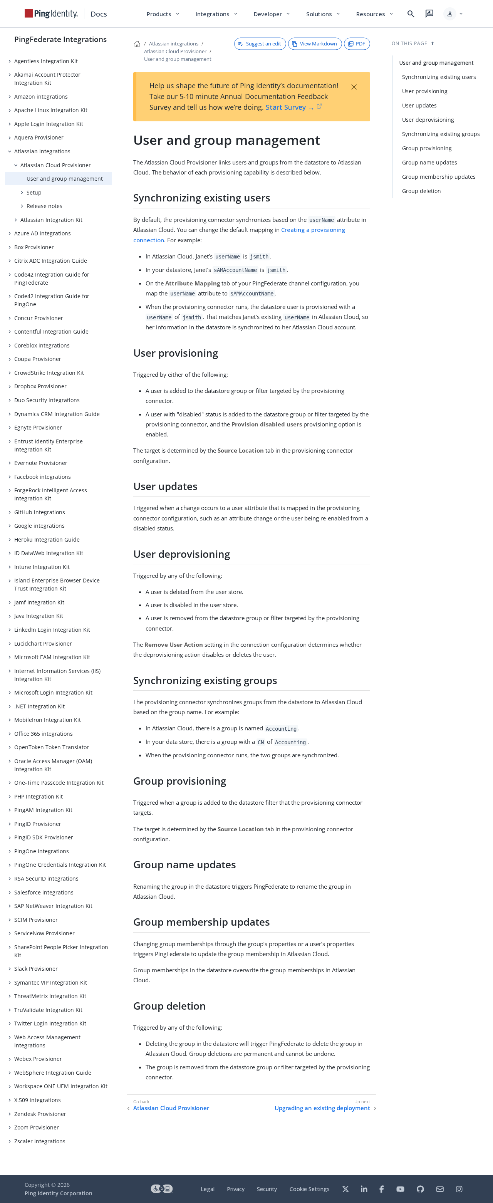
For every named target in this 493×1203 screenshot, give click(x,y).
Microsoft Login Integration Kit (53, 692)
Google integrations (39, 525)
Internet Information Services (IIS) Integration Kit (57, 675)
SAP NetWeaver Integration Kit (53, 905)
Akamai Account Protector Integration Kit (47, 78)
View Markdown (318, 43)
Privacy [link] (236, 1189)
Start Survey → (290, 107)
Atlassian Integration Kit (51, 219)
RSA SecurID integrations (46, 878)
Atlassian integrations (42, 151)
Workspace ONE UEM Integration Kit (60, 1086)
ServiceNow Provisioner (44, 933)
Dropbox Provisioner (40, 386)
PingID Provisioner (37, 823)
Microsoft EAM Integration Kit (52, 657)
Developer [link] (272, 14)
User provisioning (425, 91)
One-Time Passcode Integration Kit (59, 782)
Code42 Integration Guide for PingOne (51, 300)
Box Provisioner (34, 247)
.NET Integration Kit (39, 706)
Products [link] (163, 14)
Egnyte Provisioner (38, 427)
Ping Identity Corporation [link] (58, 1193)
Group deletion (421, 191)
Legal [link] (208, 1189)
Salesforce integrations (44, 892)
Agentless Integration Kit (46, 61)
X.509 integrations (37, 1100)
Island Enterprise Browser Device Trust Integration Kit (57, 584)
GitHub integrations (39, 512)
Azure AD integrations (42, 233)
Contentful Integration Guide (51, 331)
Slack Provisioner (36, 968)
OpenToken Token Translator (51, 747)
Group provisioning (427, 148)
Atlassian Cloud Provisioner (55, 165)
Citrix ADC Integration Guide (50, 260)
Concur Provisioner (38, 318)
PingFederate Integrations (60, 39)
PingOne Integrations (41, 851)
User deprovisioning (428, 119)
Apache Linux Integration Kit (50, 110)
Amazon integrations (41, 96)
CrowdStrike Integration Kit (49, 372)
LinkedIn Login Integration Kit (52, 629)
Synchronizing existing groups (441, 134)
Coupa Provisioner (37, 358)
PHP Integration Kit (38, 796)
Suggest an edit (263, 43)
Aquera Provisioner (39, 137)
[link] (51, 13)
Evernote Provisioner (40, 462)
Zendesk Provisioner (40, 1113)
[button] (453, 14)
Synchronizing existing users (439, 77)
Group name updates (429, 162)
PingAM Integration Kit (43, 810)
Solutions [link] (323, 14)
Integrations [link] (217, 14)
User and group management (65, 178)
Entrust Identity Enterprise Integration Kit (48, 445)
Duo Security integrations (47, 400)
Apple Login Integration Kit (48, 124)
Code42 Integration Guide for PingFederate (51, 278)
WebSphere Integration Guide (52, 1072)
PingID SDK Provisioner (43, 837)
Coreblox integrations (42, 345)
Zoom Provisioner (36, 1127)
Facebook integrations (42, 476)
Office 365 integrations (43, 733)
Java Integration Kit (38, 615)
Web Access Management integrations (47, 1041)
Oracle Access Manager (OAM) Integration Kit (53, 765)
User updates (419, 105)
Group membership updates (439, 176)
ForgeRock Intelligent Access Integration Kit (50, 494)
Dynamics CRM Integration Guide (57, 414)
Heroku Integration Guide (47, 539)
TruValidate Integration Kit (48, 1009)
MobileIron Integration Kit (47, 719)
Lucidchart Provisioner (43, 643)
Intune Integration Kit (42, 566)
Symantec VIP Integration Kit (50, 982)
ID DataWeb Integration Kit (48, 553)
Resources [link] (375, 14)
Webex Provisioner (38, 1058)
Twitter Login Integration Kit (50, 1023)
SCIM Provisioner (36, 919)
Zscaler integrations (39, 1141)
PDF (360, 43)
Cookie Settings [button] (310, 1189)
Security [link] (267, 1189)
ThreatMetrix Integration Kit (50, 996)
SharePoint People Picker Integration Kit (61, 951)
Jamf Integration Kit (39, 602)
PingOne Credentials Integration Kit (60, 864)
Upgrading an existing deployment (322, 1108)
